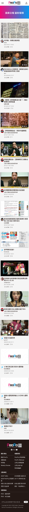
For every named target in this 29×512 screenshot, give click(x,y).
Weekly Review (5, 465)
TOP (26, 502)
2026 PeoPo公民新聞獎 (7, 480)
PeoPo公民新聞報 (20, 457)
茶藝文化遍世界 (9, 338)
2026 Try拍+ (4, 476)
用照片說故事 (5, 486)
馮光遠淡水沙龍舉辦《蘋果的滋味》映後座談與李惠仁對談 (16, 70)
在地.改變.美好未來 (20, 483)
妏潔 (5, 428)
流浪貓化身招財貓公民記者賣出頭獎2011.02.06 (15, 279)
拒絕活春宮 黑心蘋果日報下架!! (15, 309)
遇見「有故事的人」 (20, 486)
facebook (12, 450)
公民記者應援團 (19, 463)
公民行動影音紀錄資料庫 (11, 133)
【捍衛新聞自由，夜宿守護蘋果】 (15, 130)
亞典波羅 (6, 104)
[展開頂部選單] (26, 3)
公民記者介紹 (18, 465)
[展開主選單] (2, 3)
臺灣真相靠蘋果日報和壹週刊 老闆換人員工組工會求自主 (16, 220)
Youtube (17, 450)
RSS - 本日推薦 (5, 496)
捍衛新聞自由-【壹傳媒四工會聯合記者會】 (16, 160)
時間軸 (3, 463)
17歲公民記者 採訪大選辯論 (13, 366)
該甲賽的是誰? (9, 249)
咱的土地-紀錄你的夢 (7, 483)
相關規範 (3, 460)
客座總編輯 (18, 468)
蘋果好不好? (8, 426)
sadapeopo (7, 282)
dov (5, 73)
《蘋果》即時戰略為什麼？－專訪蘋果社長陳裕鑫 (15, 101)
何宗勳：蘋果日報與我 (12, 40)
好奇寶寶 (6, 223)
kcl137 (6, 340)
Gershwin (6, 252)
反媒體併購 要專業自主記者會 (14, 190)
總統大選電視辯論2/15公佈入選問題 (16, 396)
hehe (5, 42)
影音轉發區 (7, 369)
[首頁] (14, 3)
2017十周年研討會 (20, 479)
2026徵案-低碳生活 (20, 476)
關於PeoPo (4, 457)
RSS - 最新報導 (5, 494)
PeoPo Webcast (19, 460)
